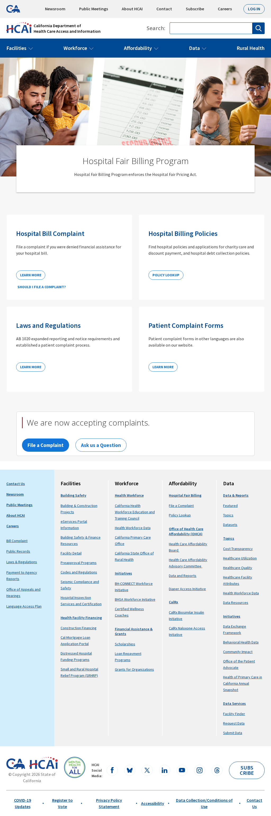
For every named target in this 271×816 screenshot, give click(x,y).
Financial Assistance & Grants (134, 631)
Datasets (230, 524)
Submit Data (232, 732)
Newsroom (55, 8)
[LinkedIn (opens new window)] (164, 770)
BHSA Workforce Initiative (135, 599)
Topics (228, 515)
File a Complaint (46, 445)
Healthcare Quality (237, 567)
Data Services (234, 703)
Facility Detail (71, 553)
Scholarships (125, 644)
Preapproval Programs (79, 562)
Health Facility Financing (81, 617)
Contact (164, 8)
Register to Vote (62, 803)
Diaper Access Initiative (187, 589)
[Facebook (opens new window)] (112, 770)
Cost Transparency (238, 548)
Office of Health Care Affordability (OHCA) (186, 531)
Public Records (18, 551)
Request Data (234, 723)
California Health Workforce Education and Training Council (135, 512)
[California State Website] (15, 763)
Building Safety (73, 495)
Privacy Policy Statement (109, 803)
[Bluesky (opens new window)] (129, 770)
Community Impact (237, 651)
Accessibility (152, 803)
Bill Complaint (17, 540)
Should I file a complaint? (41, 287)
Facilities (16, 48)
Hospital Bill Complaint (50, 233)
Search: (156, 28)
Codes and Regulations (79, 572)
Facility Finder (234, 713)
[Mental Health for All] (74, 767)
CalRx (173, 602)
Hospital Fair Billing (185, 495)
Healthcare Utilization (240, 558)
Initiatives (123, 573)
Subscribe (195, 8)
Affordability (138, 48)
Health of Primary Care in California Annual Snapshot (242, 683)
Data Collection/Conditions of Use (204, 803)
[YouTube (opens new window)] (182, 770)
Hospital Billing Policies (183, 233)
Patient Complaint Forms (185, 325)
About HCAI (132, 8)
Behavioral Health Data (241, 642)
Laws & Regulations (21, 561)
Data (194, 48)
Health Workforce (129, 495)
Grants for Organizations (134, 669)
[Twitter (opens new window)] (147, 770)
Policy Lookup (165, 275)
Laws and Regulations (48, 325)
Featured (230, 505)
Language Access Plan (24, 606)
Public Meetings (93, 8)
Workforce (75, 48)
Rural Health (251, 48)
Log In (254, 8)
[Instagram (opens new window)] (199, 770)
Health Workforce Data (133, 527)
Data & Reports (236, 495)
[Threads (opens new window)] (217, 770)
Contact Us (15, 483)
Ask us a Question (101, 445)
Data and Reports (182, 575)
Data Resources (235, 602)
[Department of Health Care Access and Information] (43, 763)
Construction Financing (79, 628)
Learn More (30, 275)
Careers (225, 8)
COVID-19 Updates (22, 803)
